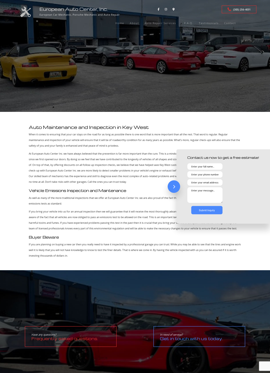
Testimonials (209, 23)
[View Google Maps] (173, 9)
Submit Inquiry (207, 210)
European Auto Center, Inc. (74, 9)
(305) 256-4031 (241, 9)
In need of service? (191, 337)
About (134, 23)
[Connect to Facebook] (158, 9)
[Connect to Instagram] (166, 9)
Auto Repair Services (160, 23)
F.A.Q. (188, 23)
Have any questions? (64, 337)
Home (119, 23)
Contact (230, 23)
